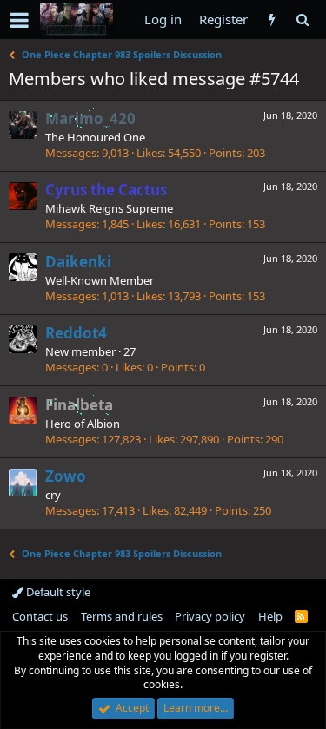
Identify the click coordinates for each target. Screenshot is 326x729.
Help (270, 616)
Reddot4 (76, 333)
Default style (56, 592)
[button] (19, 20)
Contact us (40, 616)
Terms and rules (122, 616)
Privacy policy (210, 616)
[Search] (302, 19)
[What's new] (271, 19)
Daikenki (78, 262)
